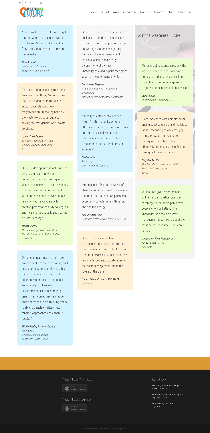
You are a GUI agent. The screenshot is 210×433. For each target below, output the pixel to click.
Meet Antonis (129, 11)
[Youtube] (41, 2)
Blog (171, 11)
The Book (104, 11)
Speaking (144, 11)
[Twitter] (20, 2)
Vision (116, 11)
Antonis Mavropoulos (117, 428)
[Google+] (35, 2)
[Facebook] (25, 2)
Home (93, 11)
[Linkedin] (30, 2)
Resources (159, 11)
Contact (181, 11)
